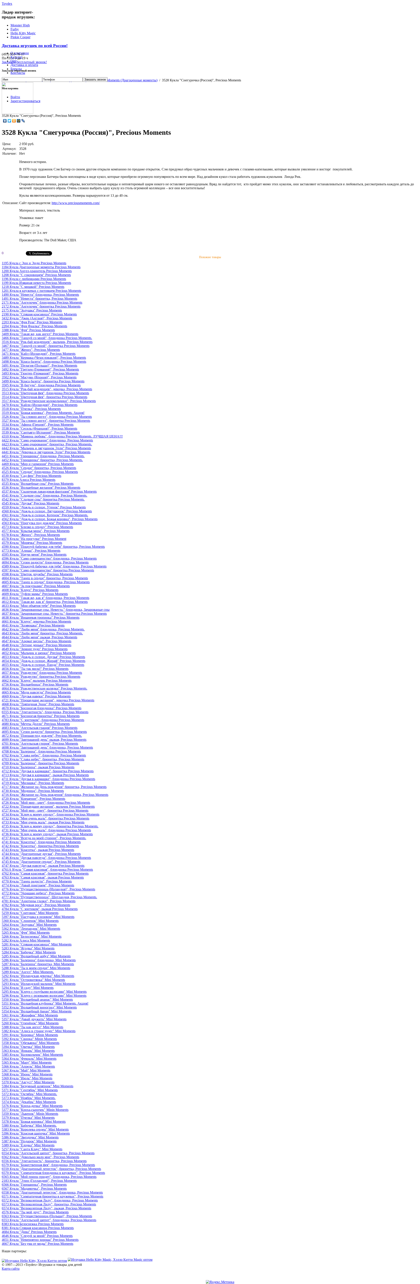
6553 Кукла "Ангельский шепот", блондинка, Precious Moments (49, 1220)
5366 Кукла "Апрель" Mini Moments (28, 1066)
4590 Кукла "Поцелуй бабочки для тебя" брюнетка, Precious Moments (53, 546)
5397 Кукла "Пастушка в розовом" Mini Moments (38, 917)
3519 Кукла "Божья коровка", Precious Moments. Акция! (43, 413)
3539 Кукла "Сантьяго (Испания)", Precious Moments (41, 432)
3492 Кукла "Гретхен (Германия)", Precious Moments (40, 369)
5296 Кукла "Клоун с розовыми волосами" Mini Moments (44, 995)
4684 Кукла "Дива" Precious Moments (29, 1232)
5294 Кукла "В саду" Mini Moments (28, 988)
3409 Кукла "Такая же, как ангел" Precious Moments (40, 334)
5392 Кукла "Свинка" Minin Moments (29, 1039)
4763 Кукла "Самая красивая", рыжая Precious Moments (43, 877)
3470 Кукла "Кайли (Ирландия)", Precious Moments (39, 405)
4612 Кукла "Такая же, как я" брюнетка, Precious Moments (45, 602)
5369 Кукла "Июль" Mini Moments (27, 1078)
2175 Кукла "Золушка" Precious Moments (32, 310)
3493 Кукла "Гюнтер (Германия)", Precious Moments (40, 373)
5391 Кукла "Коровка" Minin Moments (30, 1035)
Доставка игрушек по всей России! (35, 45)
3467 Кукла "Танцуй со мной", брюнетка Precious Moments (45, 346)
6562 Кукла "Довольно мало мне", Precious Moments (40, 1157)
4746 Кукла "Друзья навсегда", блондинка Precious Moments (46, 858)
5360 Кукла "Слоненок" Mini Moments (30, 921)
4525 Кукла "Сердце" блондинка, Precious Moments (40, 472)
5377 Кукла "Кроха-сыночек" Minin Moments (35, 1110)
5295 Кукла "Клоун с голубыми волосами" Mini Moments (44, 991)
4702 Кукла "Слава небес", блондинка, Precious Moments (44, 755)
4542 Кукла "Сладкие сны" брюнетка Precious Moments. (43, 499)
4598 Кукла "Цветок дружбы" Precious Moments (37, 574)
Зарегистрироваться (25, 101)
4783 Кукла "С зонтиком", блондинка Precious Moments (43, 720)
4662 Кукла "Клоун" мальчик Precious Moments (37, 680)
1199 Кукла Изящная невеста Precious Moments (36, 283)
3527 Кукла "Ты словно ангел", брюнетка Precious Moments (46, 420)
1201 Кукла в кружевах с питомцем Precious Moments (41, 291)
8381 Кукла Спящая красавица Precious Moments (38, 1228)
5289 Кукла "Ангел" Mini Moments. (28, 972)
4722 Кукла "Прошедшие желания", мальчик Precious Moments (48, 806)
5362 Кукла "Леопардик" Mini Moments (31, 928)
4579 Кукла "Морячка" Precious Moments (32, 543)
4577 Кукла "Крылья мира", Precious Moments (36, 531)
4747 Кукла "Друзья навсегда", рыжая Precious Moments (43, 865)
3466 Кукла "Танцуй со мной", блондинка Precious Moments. (47, 338)
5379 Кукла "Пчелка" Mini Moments (28, 1117)
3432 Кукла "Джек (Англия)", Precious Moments (37, 318)
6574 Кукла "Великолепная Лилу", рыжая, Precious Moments (46, 1208)
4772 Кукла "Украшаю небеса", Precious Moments (38, 893)
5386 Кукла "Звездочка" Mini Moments (30, 1137)
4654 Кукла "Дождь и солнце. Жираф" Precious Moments (43, 661)
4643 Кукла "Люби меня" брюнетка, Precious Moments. (42, 633)
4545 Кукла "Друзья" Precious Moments (30, 503)
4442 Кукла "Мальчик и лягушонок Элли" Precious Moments (46, 448)
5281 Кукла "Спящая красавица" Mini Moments (37, 944)
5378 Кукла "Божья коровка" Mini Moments (34, 1121)
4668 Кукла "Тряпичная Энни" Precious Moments (38, 704)
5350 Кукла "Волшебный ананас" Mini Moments (37, 999)
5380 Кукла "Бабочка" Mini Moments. (29, 1125)
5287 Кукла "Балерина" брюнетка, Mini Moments (38, 964)
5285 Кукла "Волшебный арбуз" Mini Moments (36, 956)
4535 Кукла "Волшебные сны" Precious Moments (38, 483)
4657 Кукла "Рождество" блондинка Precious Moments (42, 672)
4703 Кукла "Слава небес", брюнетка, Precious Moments (43, 759)
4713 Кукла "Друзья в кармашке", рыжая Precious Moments (45, 775)
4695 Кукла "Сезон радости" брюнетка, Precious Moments (44, 732)
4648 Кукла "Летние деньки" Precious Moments (36, 645)
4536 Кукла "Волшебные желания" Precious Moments (41, 487)
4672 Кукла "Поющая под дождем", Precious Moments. (42, 735)
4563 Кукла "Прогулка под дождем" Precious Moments (42, 523)
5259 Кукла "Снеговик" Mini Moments (30, 913)
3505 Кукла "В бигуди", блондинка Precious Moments (41, 385)
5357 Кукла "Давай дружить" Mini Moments (34, 1019)
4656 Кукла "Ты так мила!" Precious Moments (35, 669)
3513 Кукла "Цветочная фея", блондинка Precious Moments (45, 393)
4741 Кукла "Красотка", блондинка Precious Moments (41, 842)
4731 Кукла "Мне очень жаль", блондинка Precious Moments (46, 830)
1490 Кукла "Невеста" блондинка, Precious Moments (40, 294)
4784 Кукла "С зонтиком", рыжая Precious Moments (40, 909)
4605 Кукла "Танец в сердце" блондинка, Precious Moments (46, 582)
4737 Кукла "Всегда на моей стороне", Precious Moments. (44, 838)
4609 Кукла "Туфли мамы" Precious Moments (35, 594)
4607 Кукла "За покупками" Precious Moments (36, 586)
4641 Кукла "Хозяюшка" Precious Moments (33, 625)
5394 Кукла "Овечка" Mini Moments (28, 1047)
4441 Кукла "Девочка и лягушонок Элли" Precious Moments (46, 452)
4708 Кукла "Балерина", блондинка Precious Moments (41, 751)
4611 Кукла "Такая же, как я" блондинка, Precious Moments (45, 598)
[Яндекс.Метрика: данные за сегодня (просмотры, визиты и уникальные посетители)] (220, 1282)
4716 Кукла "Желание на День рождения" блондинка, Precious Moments (55, 795)
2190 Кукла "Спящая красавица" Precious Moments (39, 314)
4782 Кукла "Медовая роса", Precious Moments (36, 905)
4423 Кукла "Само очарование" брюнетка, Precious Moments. (47, 444)
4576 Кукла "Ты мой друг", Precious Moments (35, 1212)
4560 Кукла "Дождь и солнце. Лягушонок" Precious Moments (47, 511)
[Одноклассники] (14, 121)
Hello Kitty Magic (23, 33)
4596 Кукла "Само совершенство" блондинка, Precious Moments (49, 558)
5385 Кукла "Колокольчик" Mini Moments (32, 1054)
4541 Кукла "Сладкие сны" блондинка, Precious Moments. (44, 495)
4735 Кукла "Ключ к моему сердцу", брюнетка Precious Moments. (50, 826)
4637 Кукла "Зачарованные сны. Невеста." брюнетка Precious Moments (54, 613)
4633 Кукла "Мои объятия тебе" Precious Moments (39, 606)
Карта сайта (10, 1268)
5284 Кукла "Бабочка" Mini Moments (29, 952)
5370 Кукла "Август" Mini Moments (28, 1082)
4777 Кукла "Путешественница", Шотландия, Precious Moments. (49, 897)
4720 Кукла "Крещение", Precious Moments (33, 799)
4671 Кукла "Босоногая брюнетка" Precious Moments (41, 716)
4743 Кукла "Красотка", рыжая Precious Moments (38, 850)
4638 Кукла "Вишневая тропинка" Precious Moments (40, 617)
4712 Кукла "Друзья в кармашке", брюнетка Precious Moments (48, 771)
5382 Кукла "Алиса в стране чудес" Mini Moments (38, 1031)
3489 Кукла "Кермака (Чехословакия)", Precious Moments (44, 357)
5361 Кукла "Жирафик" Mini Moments (30, 1015)
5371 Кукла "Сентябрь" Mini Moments (30, 1090)
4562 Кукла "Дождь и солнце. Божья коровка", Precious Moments (50, 519)
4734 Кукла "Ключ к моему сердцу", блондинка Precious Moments (50, 814)
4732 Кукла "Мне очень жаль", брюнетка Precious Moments (45, 818)
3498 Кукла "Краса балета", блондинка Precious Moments (44, 361)
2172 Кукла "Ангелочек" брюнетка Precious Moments (41, 306)
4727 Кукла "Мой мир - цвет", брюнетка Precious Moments (45, 810)
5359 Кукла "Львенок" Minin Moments (30, 1114)
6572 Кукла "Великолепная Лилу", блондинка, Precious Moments (50, 1200)
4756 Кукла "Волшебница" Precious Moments (35, 684)
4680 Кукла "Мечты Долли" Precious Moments (36, 724)
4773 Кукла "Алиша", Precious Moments (31, 550)
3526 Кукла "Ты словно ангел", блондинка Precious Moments (47, 417)
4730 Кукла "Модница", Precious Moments (33, 791)
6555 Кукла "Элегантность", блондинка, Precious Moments (45, 712)
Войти (15, 97)
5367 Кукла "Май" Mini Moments (26, 1070)
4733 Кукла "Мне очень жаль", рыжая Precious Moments (43, 822)
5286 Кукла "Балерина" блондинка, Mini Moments (39, 960)
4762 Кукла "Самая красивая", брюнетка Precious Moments (45, 873)
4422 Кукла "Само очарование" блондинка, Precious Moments (47, 440)
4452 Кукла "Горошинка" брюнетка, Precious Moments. (42, 460)
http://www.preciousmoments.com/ (76, 203)
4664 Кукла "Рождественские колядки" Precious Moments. (44, 688)
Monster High (20, 25)
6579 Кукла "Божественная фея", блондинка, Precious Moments (48, 1165)
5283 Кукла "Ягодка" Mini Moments (28, 948)
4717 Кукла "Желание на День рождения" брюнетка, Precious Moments (54, 787)
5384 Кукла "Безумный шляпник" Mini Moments (37, 1086)
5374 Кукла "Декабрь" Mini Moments (29, 1102)
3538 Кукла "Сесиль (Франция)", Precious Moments (39, 428)
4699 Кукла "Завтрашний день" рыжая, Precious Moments (44, 739)
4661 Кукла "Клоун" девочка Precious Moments (36, 621)
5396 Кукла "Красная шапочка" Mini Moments (36, 1133)
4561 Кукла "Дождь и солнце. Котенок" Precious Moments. (45, 515)
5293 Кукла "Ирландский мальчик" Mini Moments (38, 984)
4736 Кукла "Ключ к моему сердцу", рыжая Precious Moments (47, 834)
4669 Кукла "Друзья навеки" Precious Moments (36, 696)
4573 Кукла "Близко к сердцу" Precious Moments (37, 527)
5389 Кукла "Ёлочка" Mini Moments (28, 1145)
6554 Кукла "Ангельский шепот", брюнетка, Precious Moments (48, 1153)
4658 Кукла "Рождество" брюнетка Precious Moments (41, 676)
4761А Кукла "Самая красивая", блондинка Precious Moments (47, 869)
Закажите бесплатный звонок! (24, 62)
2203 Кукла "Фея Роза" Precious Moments (32, 322)
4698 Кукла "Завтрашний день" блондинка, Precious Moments (47, 747)
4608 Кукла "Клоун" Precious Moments (30, 590)
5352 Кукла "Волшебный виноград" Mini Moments (39, 1007)
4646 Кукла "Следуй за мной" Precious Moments (37, 1236)
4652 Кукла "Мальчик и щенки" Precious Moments (39, 653)
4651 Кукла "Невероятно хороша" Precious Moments (40, 1240)
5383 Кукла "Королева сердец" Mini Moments (35, 1129)
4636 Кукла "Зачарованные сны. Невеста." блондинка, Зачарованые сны (56, 609)
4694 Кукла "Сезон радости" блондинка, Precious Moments (45, 562)
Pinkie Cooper (20, 37)
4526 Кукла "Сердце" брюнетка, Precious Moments (39, 468)
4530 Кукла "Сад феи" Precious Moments (31, 476)
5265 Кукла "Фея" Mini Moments (26, 932)
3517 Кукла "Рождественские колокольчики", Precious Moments (49, 401)
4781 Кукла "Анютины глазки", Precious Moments (38, 901)
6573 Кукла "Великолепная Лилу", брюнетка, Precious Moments (49, 1204)
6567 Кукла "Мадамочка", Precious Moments (34, 1188)
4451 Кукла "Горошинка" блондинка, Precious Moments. (43, 456)
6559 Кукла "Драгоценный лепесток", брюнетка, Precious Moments (51, 1169)
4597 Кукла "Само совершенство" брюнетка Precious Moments (48, 570)
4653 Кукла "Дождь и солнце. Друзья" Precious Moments (43, 657)
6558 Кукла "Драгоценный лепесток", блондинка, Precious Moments (52, 1192)
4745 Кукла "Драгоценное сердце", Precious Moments (41, 862)
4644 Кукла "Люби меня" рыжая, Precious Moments (39, 637)
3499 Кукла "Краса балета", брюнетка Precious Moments (43, 381)
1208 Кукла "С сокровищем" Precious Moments (36, 275)
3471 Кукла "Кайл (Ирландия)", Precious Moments (38, 354)
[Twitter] (9, 121)
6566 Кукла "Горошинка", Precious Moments (34, 1184)
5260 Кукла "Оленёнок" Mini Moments (30, 1023)
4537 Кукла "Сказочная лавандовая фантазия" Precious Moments (49, 491)
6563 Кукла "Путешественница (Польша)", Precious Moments (47, 1216)
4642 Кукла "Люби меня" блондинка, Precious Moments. (43, 629)
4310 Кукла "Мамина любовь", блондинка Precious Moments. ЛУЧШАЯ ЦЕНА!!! (62, 436)
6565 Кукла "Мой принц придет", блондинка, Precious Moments (49, 1177)
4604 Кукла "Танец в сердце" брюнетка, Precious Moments (45, 578)
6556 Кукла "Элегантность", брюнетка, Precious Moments (44, 1161)
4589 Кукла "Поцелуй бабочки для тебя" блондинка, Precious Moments (54, 566)
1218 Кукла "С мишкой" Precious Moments (33, 287)
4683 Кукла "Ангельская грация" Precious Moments (39, 728)
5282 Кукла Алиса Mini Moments (26, 940)
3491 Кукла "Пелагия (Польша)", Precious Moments (39, 365)
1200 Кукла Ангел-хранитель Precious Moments (37, 271)
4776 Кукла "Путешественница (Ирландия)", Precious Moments (48, 889)
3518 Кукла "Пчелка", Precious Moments (31, 409)
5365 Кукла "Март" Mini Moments (27, 1062)
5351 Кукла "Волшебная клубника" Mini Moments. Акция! (45, 1003)
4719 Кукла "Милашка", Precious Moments (33, 783)
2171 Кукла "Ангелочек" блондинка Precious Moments (42, 302)
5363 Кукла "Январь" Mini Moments (28, 1051)
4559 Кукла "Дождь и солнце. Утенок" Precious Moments (44, 507)
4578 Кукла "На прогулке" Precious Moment (34, 539)
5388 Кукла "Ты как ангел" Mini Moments (32, 1027)
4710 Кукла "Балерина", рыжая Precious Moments (38, 767)
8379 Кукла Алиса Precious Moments (28, 480)
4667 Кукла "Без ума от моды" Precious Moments (37, 1243)
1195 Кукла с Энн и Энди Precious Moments (34, 263)
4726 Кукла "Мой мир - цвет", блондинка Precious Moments (46, 802)
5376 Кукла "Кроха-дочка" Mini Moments (32, 1106)
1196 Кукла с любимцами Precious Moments (34, 279)
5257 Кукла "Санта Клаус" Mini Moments (32, 1149)
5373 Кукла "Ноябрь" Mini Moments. (29, 1098)
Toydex (7, 3)
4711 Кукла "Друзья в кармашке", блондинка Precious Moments (48, 779)
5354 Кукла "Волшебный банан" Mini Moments (37, 1011)
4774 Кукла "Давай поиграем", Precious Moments (38, 885)
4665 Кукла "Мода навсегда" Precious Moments (36, 692)
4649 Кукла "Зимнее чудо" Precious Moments (35, 649)
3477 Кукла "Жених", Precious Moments (31, 350)
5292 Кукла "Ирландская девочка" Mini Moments (38, 976)
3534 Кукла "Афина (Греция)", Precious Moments (38, 424)
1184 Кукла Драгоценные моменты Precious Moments (41, 267)
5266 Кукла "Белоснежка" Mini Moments (31, 936)
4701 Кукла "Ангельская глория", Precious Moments (40, 743)
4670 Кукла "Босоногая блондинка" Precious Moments (41, 708)
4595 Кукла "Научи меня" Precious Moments (34, 554)
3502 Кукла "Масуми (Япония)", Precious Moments (39, 377)
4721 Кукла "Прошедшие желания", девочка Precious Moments (48, 700)
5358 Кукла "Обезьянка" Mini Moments (30, 1043)
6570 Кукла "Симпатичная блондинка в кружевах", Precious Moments (53, 1173)
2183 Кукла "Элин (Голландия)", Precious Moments (39, 1180)
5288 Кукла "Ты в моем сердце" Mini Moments (36, 968)
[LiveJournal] (23, 121)
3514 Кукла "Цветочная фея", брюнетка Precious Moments (44, 397)
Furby (14, 29)
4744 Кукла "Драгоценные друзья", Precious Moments (41, 854)
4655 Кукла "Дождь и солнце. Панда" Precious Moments (43, 665)
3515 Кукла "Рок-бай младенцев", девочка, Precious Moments (47, 389)
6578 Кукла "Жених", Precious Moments (31, 535)
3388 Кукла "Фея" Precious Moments (28, 330)
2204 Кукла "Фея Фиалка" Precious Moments (34, 326)
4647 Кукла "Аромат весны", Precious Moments (36, 641)
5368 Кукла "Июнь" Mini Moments (27, 1074)
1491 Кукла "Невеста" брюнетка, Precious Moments (39, 298)
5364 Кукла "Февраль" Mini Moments (29, 1058)
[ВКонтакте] (5, 121)
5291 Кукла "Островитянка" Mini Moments (33, 980)
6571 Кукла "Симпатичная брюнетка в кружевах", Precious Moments (52, 1196)
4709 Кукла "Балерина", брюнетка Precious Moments (40, 763)
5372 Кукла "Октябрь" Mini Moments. (29, 1094)
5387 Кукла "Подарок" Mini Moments (29, 1141)
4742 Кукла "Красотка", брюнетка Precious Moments (40, 846)
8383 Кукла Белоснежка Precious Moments (33, 1224)
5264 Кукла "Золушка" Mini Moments (29, 925)
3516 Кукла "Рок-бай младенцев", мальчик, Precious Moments (47, 342)
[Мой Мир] (18, 121)
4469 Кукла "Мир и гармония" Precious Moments (38, 464)
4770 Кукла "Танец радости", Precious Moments (37, 881)
